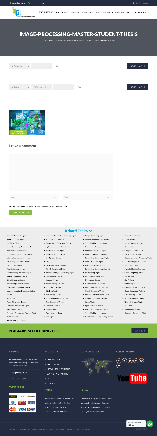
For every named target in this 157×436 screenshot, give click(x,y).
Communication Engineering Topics (99, 317)
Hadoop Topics (52, 280)
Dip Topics (50, 317)
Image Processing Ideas (133, 243)
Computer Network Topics (95, 276)
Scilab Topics (90, 302)
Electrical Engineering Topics (96, 309)
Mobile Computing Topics (17, 276)
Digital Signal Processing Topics (58, 243)
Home (44, 40)
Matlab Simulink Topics (94, 262)
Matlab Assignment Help (55, 269)
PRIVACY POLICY (25, 429)
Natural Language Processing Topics (138, 258)
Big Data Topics (52, 291)
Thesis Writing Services (55, 284)
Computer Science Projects (134, 287)
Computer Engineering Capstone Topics (22, 313)
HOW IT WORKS (62, 12)
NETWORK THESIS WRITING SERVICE (86, 12)
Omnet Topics (129, 284)
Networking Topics (53, 295)
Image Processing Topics (94, 236)
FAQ (135, 12)
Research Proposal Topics (16, 236)
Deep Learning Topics (54, 313)
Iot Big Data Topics (53, 258)
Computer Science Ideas (133, 250)
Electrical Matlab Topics (55, 250)
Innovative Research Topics (95, 250)
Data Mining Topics (92, 273)
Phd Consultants (13, 317)
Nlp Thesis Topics (13, 243)
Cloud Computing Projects (134, 291)
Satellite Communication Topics (97, 295)
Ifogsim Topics (51, 309)
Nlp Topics (11, 298)
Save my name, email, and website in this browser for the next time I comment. (38, 206)
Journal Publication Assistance (96, 243)
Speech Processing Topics (16, 320)
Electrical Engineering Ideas (135, 262)
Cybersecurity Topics (132, 295)
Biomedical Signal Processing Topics (60, 273)
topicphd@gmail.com (19, 373)
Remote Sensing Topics (16, 269)
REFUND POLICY (48, 429)
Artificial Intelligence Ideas (134, 298)
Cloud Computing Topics (95, 291)
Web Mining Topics (14, 309)
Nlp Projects (129, 280)
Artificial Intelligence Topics (96, 298)
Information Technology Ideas (18, 258)
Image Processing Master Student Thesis (70, 40)
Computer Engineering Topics (135, 313)
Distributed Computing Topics (18, 287)
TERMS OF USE (13, 429)
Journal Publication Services (96, 313)
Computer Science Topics (95, 284)
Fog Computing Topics (55, 302)
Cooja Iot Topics (130, 247)
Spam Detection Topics (94, 306)
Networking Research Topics (18, 284)
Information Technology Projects (97, 269)
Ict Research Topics (53, 287)
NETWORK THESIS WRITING (58, 369)
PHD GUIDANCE (53, 360)
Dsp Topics (50, 262)
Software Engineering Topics (57, 298)
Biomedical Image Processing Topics (21, 247)
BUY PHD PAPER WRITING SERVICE (117, 12)
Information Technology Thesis (97, 287)
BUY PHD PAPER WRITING (57, 374)
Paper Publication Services (134, 269)
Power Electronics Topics (16, 302)
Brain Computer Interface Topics (19, 254)
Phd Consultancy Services (17, 250)
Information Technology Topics (97, 258)
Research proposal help (82, 429)
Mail (138, 3)
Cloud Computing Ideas (133, 273)
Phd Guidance (129, 306)
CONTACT (142, 12)
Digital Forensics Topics (16, 280)
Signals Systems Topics (133, 254)
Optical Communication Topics (58, 247)
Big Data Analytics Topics (56, 265)
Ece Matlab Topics (53, 306)
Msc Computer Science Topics (18, 262)
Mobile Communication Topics (97, 239)
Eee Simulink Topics (54, 276)
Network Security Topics (133, 302)
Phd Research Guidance (55, 239)
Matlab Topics (129, 276)
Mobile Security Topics (133, 236)
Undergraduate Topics (132, 309)
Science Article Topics (93, 247)
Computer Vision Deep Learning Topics (61, 236)
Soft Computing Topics (15, 239)
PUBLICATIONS (59, 429)
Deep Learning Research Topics (19, 273)
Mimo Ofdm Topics (131, 265)
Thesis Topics (129, 239)
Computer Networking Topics (18, 306)
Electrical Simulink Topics (56, 254)
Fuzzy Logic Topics (14, 265)
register (145, 3)
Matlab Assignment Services (96, 254)
